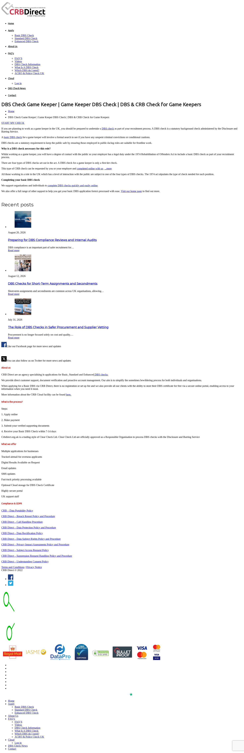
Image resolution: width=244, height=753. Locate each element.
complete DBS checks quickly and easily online (73, 185)
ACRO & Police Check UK (29, 73)
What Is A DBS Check (27, 67)
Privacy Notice (34, 567)
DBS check (108, 128)
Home (11, 23)
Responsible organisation (21, 685)
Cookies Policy (15, 681)
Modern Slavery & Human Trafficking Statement (32, 688)
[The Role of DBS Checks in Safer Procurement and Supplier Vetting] (23, 314)
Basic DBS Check (24, 35)
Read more (13, 250)
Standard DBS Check (26, 38)
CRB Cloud (13, 671)
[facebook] (10, 578)
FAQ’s (11, 53)
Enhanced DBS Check (27, 41)
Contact (12, 95)
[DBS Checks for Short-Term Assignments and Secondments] (23, 270)
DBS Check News (17, 88)
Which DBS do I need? (27, 70)
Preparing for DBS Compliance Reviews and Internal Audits (52, 240)
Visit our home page (131, 191)
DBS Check (13, 665)
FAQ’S (18, 58)
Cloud (11, 78)
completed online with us (90, 168)
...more (108, 168)
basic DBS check (13, 137)
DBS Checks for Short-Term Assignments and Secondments (52, 283)
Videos (18, 61)
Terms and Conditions (12, 567)
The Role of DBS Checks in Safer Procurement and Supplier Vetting (58, 327)
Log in (18, 83)
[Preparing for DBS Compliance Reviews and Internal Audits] (23, 226)
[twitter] (10, 584)
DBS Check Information (27, 64)
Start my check (12, 123)
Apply (11, 30)
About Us (12, 46)
